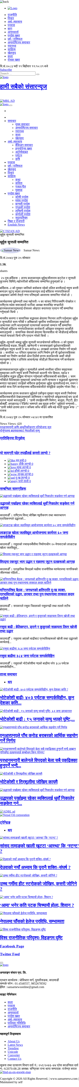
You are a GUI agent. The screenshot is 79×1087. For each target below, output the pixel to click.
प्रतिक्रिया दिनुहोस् (12, 438)
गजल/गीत (20, 186)
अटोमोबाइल (21, 152)
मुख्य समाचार (22, 124)
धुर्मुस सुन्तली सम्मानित (12, 234)
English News (16, 224)
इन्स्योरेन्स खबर (23, 148)
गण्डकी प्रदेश (22, 207)
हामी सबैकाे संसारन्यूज (23, 86)
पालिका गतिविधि (17, 1023)
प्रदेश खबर (14, 35)
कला (10, 56)
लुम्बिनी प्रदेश (22, 210)
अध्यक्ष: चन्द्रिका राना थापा (36, 1068)
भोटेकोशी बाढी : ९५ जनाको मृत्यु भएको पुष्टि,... (37, 719)
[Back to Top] (1, 962)
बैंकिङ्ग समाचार (24, 145)
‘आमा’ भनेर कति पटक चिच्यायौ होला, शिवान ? (37, 905)
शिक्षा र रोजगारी (16, 221)
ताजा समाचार (8, 674)
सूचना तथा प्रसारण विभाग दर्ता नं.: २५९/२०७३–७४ (28, 1065)
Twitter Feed (10, 954)
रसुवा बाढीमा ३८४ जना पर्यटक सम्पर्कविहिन (27, 656)
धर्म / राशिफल (15, 39)
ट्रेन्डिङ (5, 822)
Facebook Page (12, 946)
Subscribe (6, 69)
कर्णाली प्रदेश (22, 214)
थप (10, 682)
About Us (14, 1041)
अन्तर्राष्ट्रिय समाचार (19, 42)
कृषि (17, 158)
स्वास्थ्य (12, 45)
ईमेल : (3, 987)
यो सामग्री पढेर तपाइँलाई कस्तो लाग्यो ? (25, 453)
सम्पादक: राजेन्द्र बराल (64, 1068)
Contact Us (14, 1058)
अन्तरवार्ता (13, 32)
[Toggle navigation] (10, 105)
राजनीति (12, 14)
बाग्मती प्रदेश (22, 203)
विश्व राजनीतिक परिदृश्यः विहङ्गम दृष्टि (31, 937)
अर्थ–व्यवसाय (15, 21)
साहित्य (12, 49)
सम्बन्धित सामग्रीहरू (13, 489)
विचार (11, 18)
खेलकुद (12, 52)
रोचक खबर (14, 59)
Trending (13, 1048)
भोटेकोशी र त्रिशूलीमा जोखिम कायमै (29, 781)
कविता (18, 183)
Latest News (15, 1044)
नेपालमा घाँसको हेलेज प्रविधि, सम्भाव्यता (32, 921)
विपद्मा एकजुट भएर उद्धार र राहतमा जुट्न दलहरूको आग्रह (37, 562)
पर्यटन (18, 155)
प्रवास (11, 25)
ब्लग (10, 28)
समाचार (12, 120)
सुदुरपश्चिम (21, 217)
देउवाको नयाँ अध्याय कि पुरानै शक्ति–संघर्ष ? (35, 867)
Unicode (13, 1051)
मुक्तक (18, 190)
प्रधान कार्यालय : (9, 980)
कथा (18, 179)
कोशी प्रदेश (21, 197)
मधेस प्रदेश (21, 200)
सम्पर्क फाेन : (7, 983)
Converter (14, 1055)
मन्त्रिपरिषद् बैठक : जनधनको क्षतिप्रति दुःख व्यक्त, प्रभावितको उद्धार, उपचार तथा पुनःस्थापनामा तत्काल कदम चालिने (37, 594)
